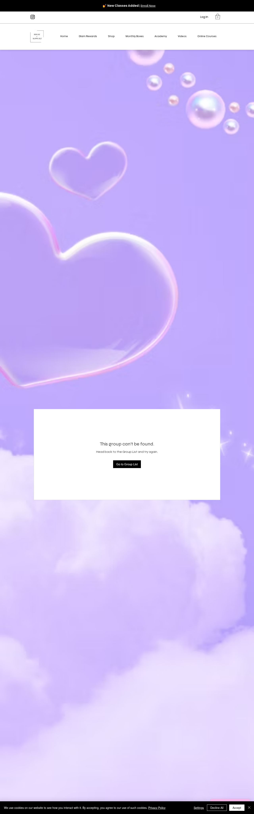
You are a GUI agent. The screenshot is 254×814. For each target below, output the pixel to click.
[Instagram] (33, 17)
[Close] (249, 807)
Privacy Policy (156, 808)
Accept (237, 808)
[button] (217, 16)
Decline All (216, 808)
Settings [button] (199, 808)
